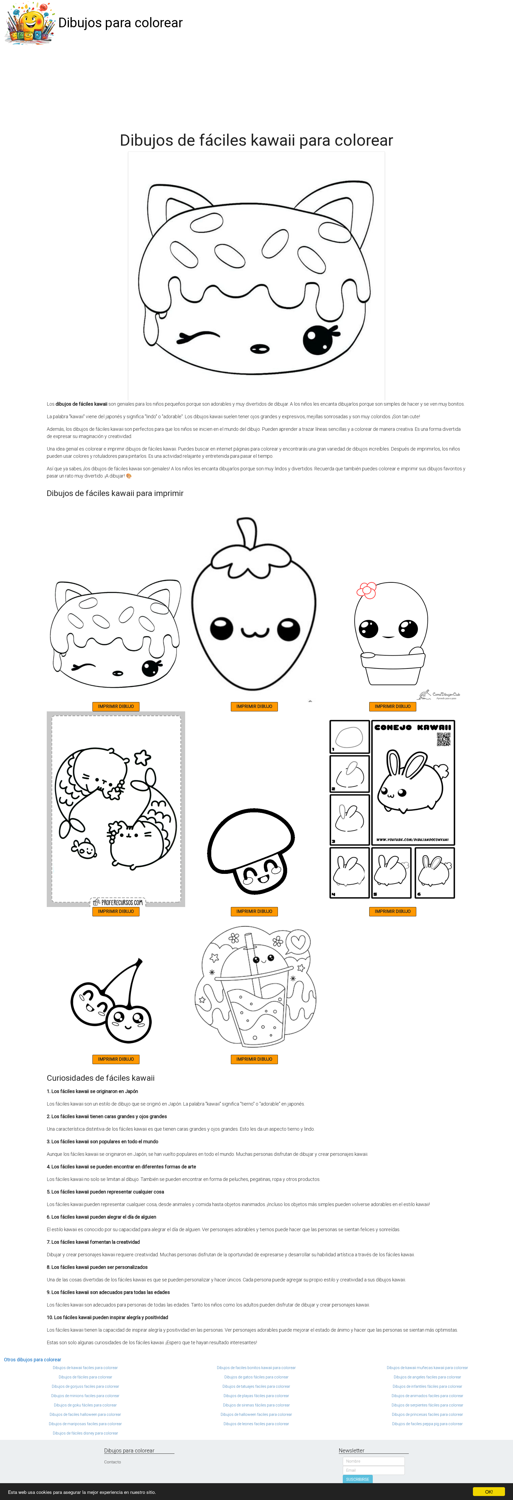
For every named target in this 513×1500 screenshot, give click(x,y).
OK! (489, 1491)
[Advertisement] (256, 86)
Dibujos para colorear (120, 22)
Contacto (112, 1462)
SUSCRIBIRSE (357, 1479)
